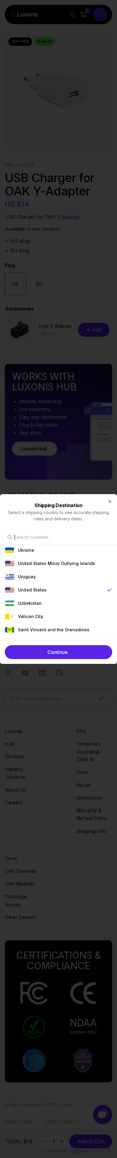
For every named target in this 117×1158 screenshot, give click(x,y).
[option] (58, 550)
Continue (57, 652)
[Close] (109, 501)
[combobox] (62, 537)
